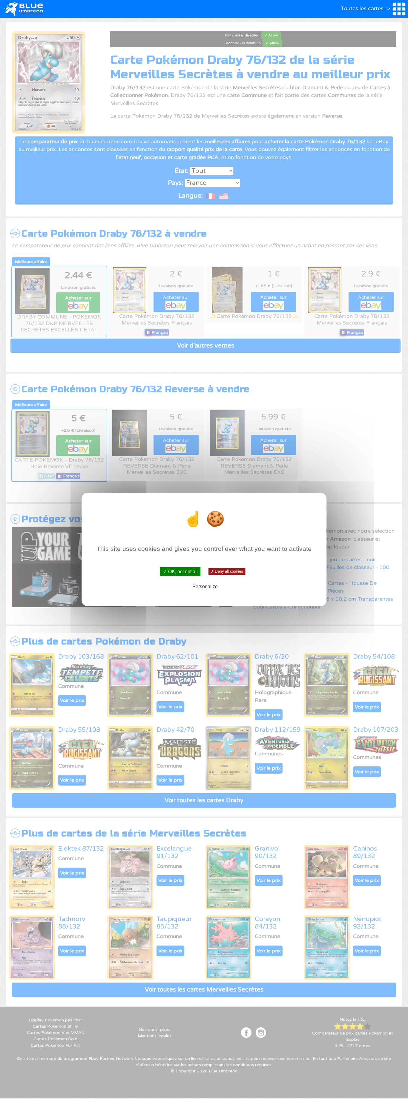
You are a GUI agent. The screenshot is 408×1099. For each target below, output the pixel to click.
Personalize (205, 586)
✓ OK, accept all (180, 571)
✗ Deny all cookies (227, 571)
